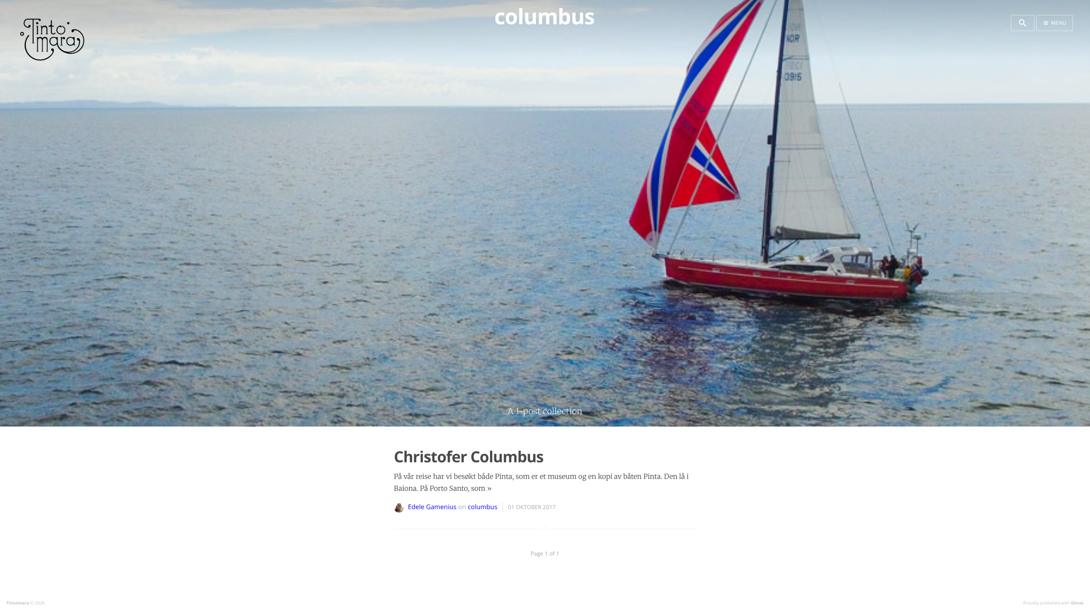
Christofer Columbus (468, 456)
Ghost (1077, 603)
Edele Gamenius (432, 507)
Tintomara (17, 603)
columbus (482, 507)
